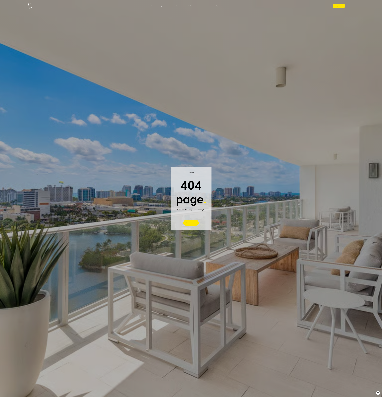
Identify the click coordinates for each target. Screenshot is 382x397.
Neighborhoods (164, 6)
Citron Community (212, 6)
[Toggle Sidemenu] (356, 6)
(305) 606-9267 (339, 6)
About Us (153, 6)
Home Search (200, 6)
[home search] (350, 6)
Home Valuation (188, 6)
